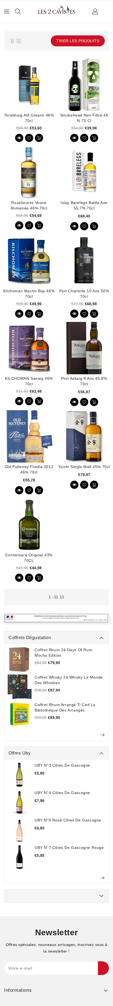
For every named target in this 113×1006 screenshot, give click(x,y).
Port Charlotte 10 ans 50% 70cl (84, 294)
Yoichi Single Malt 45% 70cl (84, 466)
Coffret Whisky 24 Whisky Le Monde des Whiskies (69, 680)
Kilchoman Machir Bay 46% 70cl (29, 294)
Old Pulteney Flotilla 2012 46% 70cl (29, 469)
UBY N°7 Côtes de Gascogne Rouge (69, 847)
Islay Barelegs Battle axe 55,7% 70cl (84, 205)
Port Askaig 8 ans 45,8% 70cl (84, 381)
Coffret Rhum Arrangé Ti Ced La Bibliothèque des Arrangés (65, 707)
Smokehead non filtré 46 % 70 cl (84, 118)
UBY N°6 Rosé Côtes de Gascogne (68, 820)
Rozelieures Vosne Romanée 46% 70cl (29, 205)
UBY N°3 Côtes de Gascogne (62, 765)
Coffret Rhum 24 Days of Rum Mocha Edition (63, 653)
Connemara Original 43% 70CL (29, 558)
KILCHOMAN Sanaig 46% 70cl (29, 381)
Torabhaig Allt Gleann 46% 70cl (29, 118)
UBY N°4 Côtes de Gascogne (62, 792)
